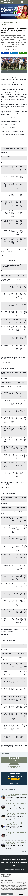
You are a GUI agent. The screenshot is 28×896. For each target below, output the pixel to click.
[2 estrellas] (12, 767)
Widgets (16, 862)
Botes (14, 859)
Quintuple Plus (19, 22)
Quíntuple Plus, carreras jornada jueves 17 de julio (16, 833)
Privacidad (4, 862)
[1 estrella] (9, 767)
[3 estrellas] (14, 767)
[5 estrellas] (18, 767)
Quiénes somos (6, 859)
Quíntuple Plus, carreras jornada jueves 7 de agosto (16, 804)
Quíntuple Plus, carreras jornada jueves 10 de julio (16, 842)
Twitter (14, 53)
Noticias (4, 24)
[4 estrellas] (16, 767)
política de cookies (6, 891)
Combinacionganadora (7, 22)
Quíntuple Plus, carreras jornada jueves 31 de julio (16, 814)
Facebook (6, 53)
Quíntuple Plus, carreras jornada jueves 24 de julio (16, 823)
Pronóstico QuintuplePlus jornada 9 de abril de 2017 (16, 794)
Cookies (11, 862)
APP (14, 865)
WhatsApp (24, 53)
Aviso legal (23, 862)
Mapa (18, 859)
